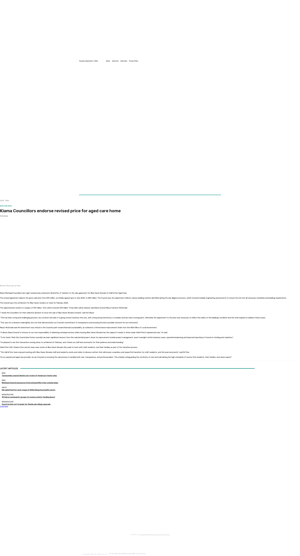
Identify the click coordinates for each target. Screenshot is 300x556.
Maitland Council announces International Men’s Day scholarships (30, 383)
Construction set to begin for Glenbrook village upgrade (26, 404)
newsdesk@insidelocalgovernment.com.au (154, 534)
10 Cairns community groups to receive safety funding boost (28, 397)
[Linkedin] (219, 61)
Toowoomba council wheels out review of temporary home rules (29, 376)
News (7, 200)
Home (2, 200)
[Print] (37, 223)
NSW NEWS (8, 205)
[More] (46, 223)
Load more (4, 406)
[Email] (29, 223)
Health (4, 387)
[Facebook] (214, 61)
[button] (218, 189)
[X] (12, 223)
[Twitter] (216, 61)
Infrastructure (7, 394)
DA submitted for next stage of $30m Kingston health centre (28, 390)
